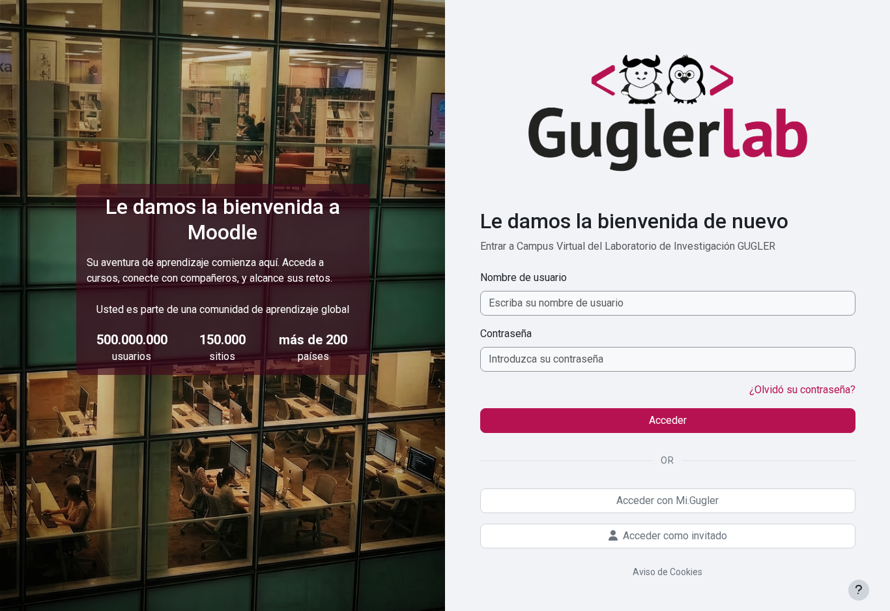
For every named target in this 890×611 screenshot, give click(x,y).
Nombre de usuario (523, 277)
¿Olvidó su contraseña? (802, 389)
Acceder (668, 420)
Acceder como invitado (675, 535)
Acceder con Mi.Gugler (667, 500)
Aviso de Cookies (667, 572)
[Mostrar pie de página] (858, 590)
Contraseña (506, 333)
